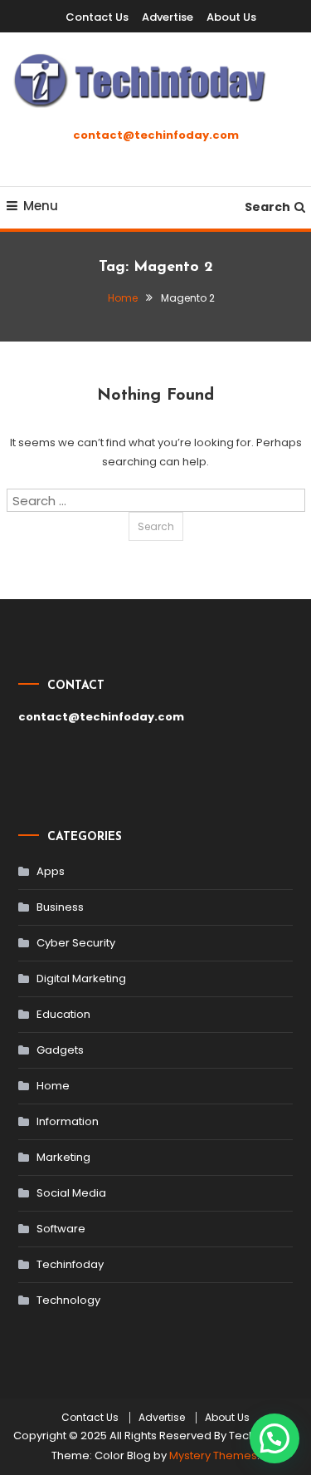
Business (60, 907)
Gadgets (60, 1050)
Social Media (71, 1193)
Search (267, 207)
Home (53, 1086)
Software (60, 1229)
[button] (274, 1438)
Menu (40, 205)
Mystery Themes (213, 1455)
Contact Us (97, 17)
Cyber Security (75, 943)
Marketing (63, 1157)
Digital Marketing (81, 978)
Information (67, 1121)
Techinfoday (70, 1264)
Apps (50, 871)
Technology (68, 1300)
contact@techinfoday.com (156, 135)
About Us (231, 17)
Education (63, 1014)
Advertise (167, 17)
